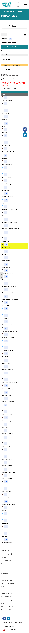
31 (5, 213)
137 (6, 392)
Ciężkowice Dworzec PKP (9, 459)
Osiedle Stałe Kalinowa (8, 196)
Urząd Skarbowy (6, 184)
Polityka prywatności (8, 626)
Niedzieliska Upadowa (8, 248)
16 (5, 174)
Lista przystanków (6, 593)
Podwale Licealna (7, 145)
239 (6, 373)
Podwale (4, 132)
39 (5, 129)
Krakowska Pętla (7, 100)
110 (6, 200)
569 (6, 232)
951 (6, 482)
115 (6, 539)
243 (6, 399)
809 (6, 123)
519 (6, 117)
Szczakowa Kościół (7, 344)
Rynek (3, 126)
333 (6, 315)
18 (5, 161)
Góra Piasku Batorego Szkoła (10, 299)
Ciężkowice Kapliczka (7, 485)
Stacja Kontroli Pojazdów (8, 600)
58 (5, 495)
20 (5, 187)
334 (6, 322)
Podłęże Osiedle (6, 171)
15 (5, 155)
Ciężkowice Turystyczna (8, 472)
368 (6, 270)
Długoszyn (5, 280)
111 (6, 219)
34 (5, 520)
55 (5, 104)
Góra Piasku (5, 305)
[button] (18, 4)
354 (6, 296)
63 (5, 456)
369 (6, 258)
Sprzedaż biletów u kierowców (10, 613)
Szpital (4, 510)
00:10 (9, 59)
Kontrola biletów (6, 567)
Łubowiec (4, 216)
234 (6, 328)
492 (6, 527)
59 (5, 488)
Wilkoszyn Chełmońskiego (9, 497)
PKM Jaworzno (5, 12)
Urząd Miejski (5, 113)
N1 (4, 34)
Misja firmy (4, 570)
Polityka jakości (5, 587)
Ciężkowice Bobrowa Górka (9, 382)
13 (5, 136)
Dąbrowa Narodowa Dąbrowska (11, 203)
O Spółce (3, 603)
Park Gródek (5, 357)
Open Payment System (7, 610)
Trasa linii (3, 50)
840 (6, 264)
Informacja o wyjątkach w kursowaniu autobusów (14, 25)
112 (6, 226)
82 (5, 533)
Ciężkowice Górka (7, 478)
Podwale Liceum (6, 139)
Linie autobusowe (6, 560)
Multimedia (4, 573)
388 (6, 418)
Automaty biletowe (6, 580)
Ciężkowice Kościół (7, 414)
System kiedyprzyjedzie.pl (8, 554)
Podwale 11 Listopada (8, 151)
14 (5, 149)
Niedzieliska (5, 254)
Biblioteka (5, 523)
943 (6, 309)
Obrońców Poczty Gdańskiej (9, 517)
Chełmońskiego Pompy (8, 504)
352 (6, 290)
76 (5, 463)
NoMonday (12, 630)
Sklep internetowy (6, 596)
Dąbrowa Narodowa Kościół (9, 209)
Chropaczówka (6, 260)
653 (6, 245)
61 (5, 469)
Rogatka (4, 107)
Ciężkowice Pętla (6, 427)
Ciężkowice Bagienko (7, 421)
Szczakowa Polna (6, 312)
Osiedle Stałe (5, 190)
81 (5, 507)
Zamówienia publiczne (7, 606)
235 (6, 334)
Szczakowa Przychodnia (8, 325)
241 (6, 386)
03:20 (5, 59)
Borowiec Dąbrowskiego (8, 292)
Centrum (4, 119)
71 (5, 431)
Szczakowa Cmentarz (8, 350)
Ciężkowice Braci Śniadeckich (10, 453)
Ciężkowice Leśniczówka (8, 401)
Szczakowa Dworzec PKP (9, 331)
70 (5, 424)
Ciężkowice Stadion (7, 465)
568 (6, 193)
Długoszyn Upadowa (7, 273)
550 (6, 501)
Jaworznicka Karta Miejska (8, 564)
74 (5, 450)
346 (6, 302)
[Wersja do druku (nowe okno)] (25, 34)
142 (6, 367)
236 (6, 341)
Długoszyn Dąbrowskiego (9, 42)
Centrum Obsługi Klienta (8, 583)
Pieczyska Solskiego (7, 369)
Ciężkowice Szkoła (7, 408)
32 (5, 206)
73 (5, 443)
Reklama (3, 590)
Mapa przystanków (6, 577)
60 (5, 475)
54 (5, 97)
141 (6, 360)
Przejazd (12, 12)
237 (6, 347)
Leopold (4, 158)
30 (5, 238)
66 (5, 411)
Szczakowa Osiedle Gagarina (9, 318)
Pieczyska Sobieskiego (8, 376)
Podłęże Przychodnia (7, 164)
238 (6, 354)
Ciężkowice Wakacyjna (8, 389)
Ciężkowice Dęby (6, 491)
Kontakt (3, 557)
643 (6, 142)
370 (6, 251)
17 (5, 168)
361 (10, 38)
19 (5, 181)
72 (5, 437)
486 (6, 110)
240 (6, 379)
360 (6, 277)
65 (5, 405)
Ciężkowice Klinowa (7, 395)
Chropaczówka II (6, 267)
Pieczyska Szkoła (6, 363)
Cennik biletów (5, 550)
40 (5, 514)
